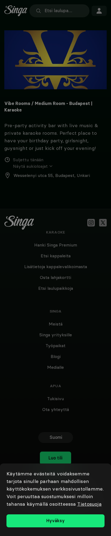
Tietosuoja (89, 504)
